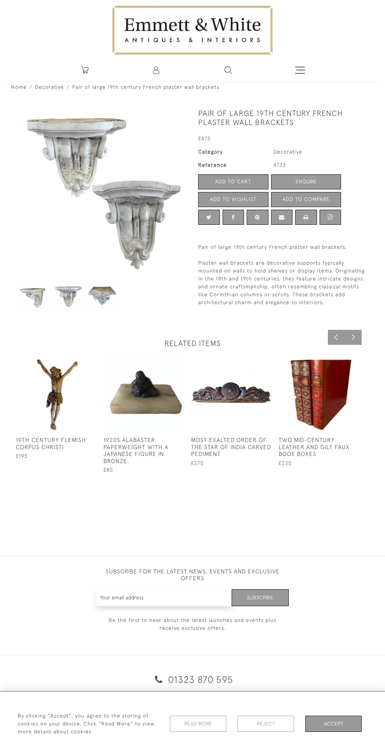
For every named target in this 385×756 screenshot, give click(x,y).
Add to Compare (306, 199)
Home (19, 87)
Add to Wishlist (233, 199)
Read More (198, 724)
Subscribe (260, 597)
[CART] (85, 70)
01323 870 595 (199, 679)
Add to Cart (233, 181)
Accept (333, 724)
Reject (266, 724)
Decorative (49, 87)
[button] (228, 70)
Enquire (306, 181)
